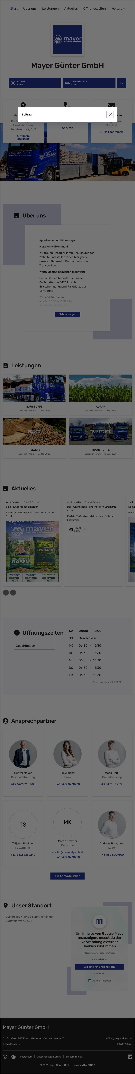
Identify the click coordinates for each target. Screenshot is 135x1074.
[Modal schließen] (67, 537)
